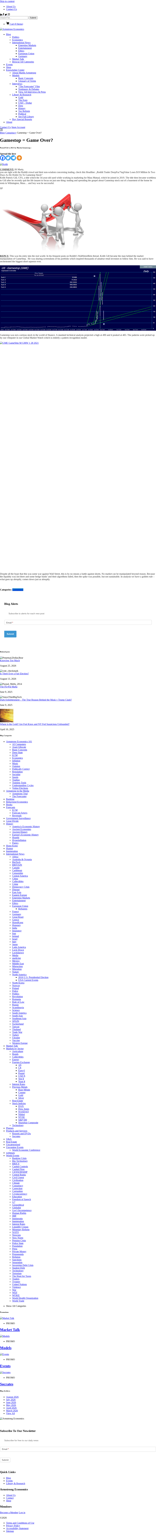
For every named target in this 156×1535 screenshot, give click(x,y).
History (21, 108)
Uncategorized (13, 1144)
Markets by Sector (15, 1048)
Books (9, 804)
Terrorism (16, 1273)
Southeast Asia (19, 1018)
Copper (21, 1092)
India (14, 928)
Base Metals (24, 1089)
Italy (14, 941)
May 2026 (11, 1405)
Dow (20, 105)
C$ (19, 1067)
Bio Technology (20, 1161)
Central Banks (19, 1174)
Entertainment (25, 48)
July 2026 (11, 1399)
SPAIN (15, 1021)
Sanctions (16, 1259)
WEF (14, 1292)
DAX (21, 1106)
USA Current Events (28, 980)
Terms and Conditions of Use (20, 1523)
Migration (17, 969)
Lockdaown (18, 952)
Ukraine (16, 1037)
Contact (10, 1498)
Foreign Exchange (21, 1062)
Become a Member (9, 1512)
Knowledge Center (15, 70)
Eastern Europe (19, 895)
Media (15, 955)
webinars (10, 1152)
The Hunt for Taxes (21, 1276)
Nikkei (21, 1114)
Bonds (15, 1054)
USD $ (21, 1076)
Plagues (10, 1128)
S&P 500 (22, 1120)
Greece (15, 919)
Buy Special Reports (22, 119)
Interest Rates (18, 1084)
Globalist (16, 1207)
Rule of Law (18, 1002)
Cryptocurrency (19, 1194)
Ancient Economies (21, 829)
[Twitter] (8, 158)
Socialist (16, 774)
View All (10, 1413)
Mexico (16, 961)
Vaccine (16, 1040)
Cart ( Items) (16, 24)
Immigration (12, 851)
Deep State (17, 752)
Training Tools (19, 782)
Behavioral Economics (17, 802)
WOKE (16, 1295)
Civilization (17, 1180)
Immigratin (17, 1218)
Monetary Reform (20, 1229)
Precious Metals (19, 1087)
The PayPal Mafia (8, 686)
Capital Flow (18, 1169)
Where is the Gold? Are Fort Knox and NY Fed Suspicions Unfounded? (34, 724)
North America (19, 974)
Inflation (16, 760)
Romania (16, 999)
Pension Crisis (19, 1240)
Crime (15, 884)
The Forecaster (19, 796)
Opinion (16, 766)
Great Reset (17, 917)
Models (15, 75)
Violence (16, 1287)
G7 (13, 1202)
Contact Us (11, 9)
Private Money (19, 1251)
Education (17, 1196)
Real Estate (17, 1100)
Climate (16, 1183)
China (15, 878)
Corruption (17, 1191)
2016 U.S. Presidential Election (33, 977)
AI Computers (19, 744)
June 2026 (11, 1402)
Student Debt (18, 1268)
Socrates (16, 1136)
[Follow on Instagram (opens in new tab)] (9, 14)
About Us (11, 6)
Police (15, 991)
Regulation (17, 771)
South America (19, 1013)
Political (22, 114)
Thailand (16, 1029)
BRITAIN (17, 865)
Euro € (21, 1070)
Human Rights (19, 1213)
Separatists (17, 1262)
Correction (17, 1188)
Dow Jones (23, 1109)
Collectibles (17, 881)
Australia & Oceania (22, 859)
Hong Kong (12, 845)
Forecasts (10, 807)
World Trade (18, 1301)
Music (15, 763)
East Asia (16, 892)
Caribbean (17, 870)
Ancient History (20, 832)
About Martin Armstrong (24, 72)
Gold (20, 97)
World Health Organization (25, 1298)
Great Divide (12, 821)
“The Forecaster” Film (29, 86)
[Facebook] (2, 158)
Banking (10, 799)
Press (14, 1248)
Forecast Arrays (19, 813)
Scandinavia (18, 1007)
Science (16, 1010)
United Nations (19, 1284)
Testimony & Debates (28, 89)
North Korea (18, 982)
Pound (21, 1073)
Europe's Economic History (25, 834)
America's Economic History (26, 826)
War (14, 1290)
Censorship (17, 873)
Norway (16, 985)
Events (9, 64)
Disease (16, 889)
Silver (21, 1098)
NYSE (21, 1117)
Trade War (17, 1032)
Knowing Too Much (10, 660)
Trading (16, 780)
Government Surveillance (18, 818)
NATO (15, 1232)
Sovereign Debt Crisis (22, 1265)
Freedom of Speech (21, 1199)
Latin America (19, 947)
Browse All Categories (23, 61)
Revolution (17, 996)
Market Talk (18, 59)
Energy (15, 1059)
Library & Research (21, 94)
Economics (17, 40)
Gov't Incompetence (22, 1210)
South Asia (17, 1015)
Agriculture (17, 1051)
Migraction (17, 966)
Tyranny (16, 1281)
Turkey (15, 1035)
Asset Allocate (19, 747)
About (9, 122)
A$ (19, 1065)
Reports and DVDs (21, 1133)
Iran (14, 933)
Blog (8, 34)
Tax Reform (24, 111)
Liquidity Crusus (20, 1227)
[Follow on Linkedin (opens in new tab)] (1, 14)
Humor (9, 848)
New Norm (17, 1237)
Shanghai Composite (28, 1122)
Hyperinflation (19, 840)
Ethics (21, 51)
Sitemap (10, 1531)
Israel (14, 939)
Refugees (22, 908)
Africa (15, 856)
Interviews (17, 83)
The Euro (22, 100)
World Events (12, 1155)
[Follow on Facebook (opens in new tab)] (4, 14)
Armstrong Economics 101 (19, 741)
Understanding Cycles (23, 785)
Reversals (16, 815)
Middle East (18, 963)
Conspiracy (10, 132)
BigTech (16, 862)
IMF (14, 1216)
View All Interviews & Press (32, 92)
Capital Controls (20, 1166)
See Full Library (26, 116)
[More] (19, 158)
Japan (15, 944)
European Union (26, 53)
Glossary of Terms (27, 81)
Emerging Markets (27, 45)
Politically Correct (21, 769)
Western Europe (20, 1043)
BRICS (15, 1163)
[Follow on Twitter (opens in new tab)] (6, 14)
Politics (15, 37)
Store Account (18, 127)
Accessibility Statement (17, 1528)
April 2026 (11, 1408)
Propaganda (18, 1254)
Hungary (16, 925)
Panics (15, 843)
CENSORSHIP (19, 1172)
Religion (16, 1257)
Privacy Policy (13, 1525)
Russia (15, 1004)
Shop (8, 67)
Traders (15, 1279)
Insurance (16, 930)
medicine (16, 958)
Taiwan (15, 1026)
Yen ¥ (21, 1078)
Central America (20, 876)
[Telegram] (13, 158)
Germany (22, 56)
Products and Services (16, 1131)
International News (21, 42)
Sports (15, 777)
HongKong (17, 922)
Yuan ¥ (21, 1081)
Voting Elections (20, 788)
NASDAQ (23, 1111)
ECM (15, 755)
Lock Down (18, 950)
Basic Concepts (25, 78)
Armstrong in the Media (17, 791)
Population (17, 1246)
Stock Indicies (19, 1103)
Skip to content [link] (7, 1)
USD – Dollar (25, 103)
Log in (22, 1512)
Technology (18, 1125)
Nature (15, 972)
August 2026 (12, 1397)
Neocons (16, 1235)
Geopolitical (18, 1205)
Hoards (15, 837)
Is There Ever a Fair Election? (14, 673)
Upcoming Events (14, 1147)
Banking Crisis (19, 1158)
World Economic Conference (26, 1150)
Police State (17, 1243)
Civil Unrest (18, 1177)
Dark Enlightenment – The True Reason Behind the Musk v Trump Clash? (36, 700)
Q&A (9, 1139)
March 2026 (12, 1410)
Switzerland (18, 1024)
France (15, 911)
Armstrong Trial (20, 793)
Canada (16, 867)
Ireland (15, 936)
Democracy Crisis (20, 887)
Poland (15, 988)
